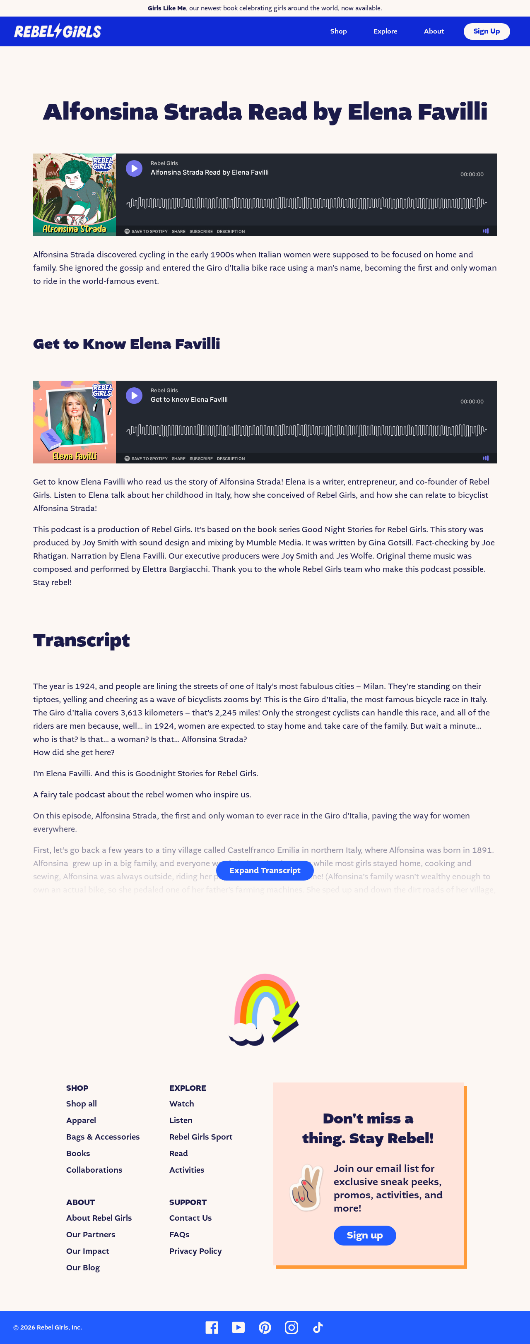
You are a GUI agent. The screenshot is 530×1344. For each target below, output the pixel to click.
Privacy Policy (195, 1251)
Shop (338, 31)
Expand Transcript (265, 870)
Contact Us (190, 1218)
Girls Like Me (167, 8)
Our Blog (83, 1267)
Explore (385, 31)
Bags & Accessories (103, 1137)
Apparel (81, 1120)
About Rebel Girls (99, 1218)
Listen (181, 1120)
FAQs (179, 1234)
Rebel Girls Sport (201, 1137)
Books (78, 1153)
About (434, 31)
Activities (187, 1170)
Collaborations (94, 1170)
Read (178, 1153)
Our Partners (91, 1234)
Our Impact (87, 1251)
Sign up (365, 1235)
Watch (181, 1104)
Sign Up (487, 31)
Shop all (81, 1104)
